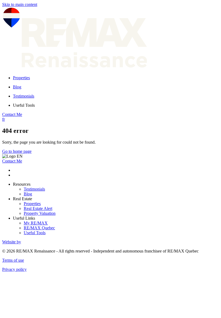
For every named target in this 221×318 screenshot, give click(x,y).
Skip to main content (19, 4)
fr (3, 119)
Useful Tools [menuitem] (24, 105)
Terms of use (13, 260)
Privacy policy (14, 269)
